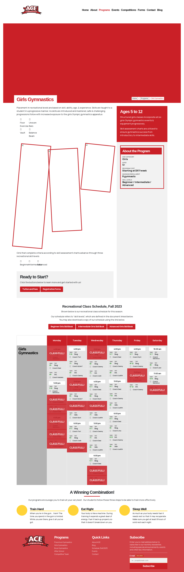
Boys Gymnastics (61, 548)
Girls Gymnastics (60, 545)
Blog (159, 10)
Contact (151, 10)
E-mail (136, 556)
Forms (141, 10)
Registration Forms (52, 289)
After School (59, 551)
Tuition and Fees (30, 289)
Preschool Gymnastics (63, 542)
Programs (104, 10)
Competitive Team (61, 554)
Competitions (128, 10)
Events (115, 10)
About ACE (96, 542)
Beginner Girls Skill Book (62, 326)
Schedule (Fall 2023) (100, 548)
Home (85, 10)
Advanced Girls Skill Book (121, 326)
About (93, 10)
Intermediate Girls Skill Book (91, 326)
